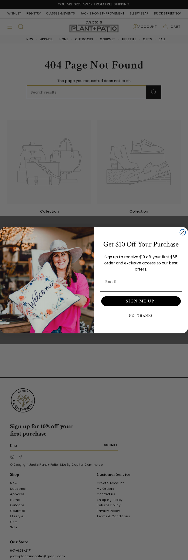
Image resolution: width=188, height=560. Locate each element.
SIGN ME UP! (141, 301)
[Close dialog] (183, 232)
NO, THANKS (141, 316)
